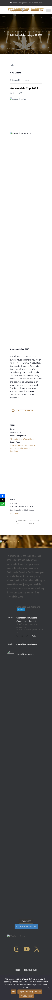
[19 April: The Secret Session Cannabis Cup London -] (26, 669)
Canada (13, 448)
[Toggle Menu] (48, 10)
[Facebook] (2, 496)
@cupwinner (21, 621)
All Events (14, 439)
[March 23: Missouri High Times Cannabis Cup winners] (26, 755)
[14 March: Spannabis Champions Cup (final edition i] (26, 900)
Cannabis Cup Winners (26, 618)
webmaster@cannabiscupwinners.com (27, 3)
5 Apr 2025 (33, 621)
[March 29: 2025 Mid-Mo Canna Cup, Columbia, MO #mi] (26, 766)
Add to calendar (24, 411)
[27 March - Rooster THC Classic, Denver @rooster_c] (26, 731)
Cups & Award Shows (26, 439)
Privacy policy (27, 996)
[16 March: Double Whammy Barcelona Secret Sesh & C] (26, 841)
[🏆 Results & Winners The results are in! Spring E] (26, 855)
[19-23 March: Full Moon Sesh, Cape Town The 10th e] (26, 778)
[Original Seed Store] (26, 543)
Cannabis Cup (29, 448)
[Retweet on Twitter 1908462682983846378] (22, 636)
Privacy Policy (30, 970)
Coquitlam (14, 451)
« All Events (15, 73)
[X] (2, 500)
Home (17, 970)
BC (35, 445)
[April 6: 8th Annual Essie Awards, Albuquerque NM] (26, 711)
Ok (13, 991)
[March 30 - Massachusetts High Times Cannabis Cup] (26, 722)
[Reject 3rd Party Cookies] (48, 987)
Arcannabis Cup (21, 445)
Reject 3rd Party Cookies (30, 991)
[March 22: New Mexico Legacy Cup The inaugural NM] (26, 820)
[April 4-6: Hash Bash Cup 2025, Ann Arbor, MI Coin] (26, 742)
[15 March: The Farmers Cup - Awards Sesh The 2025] (26, 873)
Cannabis (20, 448)
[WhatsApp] (2, 504)
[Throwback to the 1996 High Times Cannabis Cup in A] (26, 698)
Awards (30, 445)
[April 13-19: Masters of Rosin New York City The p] (26, 684)
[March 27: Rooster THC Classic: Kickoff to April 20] (26, 795)
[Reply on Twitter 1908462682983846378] (17, 636)
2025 (12, 445)
